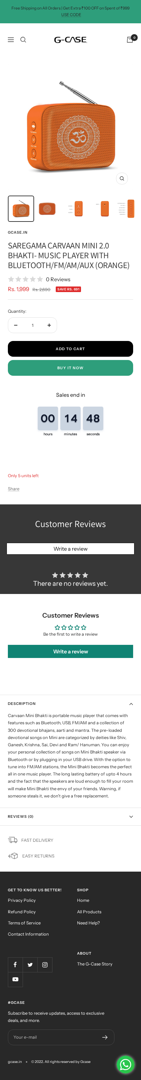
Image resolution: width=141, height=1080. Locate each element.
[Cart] (130, 40)
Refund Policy (22, 911)
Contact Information (28, 934)
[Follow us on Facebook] (15, 964)
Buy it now (70, 368)
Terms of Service (24, 922)
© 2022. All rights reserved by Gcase (61, 1061)
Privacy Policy (22, 900)
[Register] (105, 1037)
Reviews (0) (21, 816)
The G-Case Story (94, 963)
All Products (89, 911)
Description (22, 703)
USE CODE (71, 14)
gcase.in (18, 232)
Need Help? (88, 922)
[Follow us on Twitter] (30, 964)
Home (83, 900)
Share (13, 488)
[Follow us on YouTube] (15, 979)
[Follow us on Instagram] (44, 964)
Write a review (70, 548)
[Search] (23, 40)
